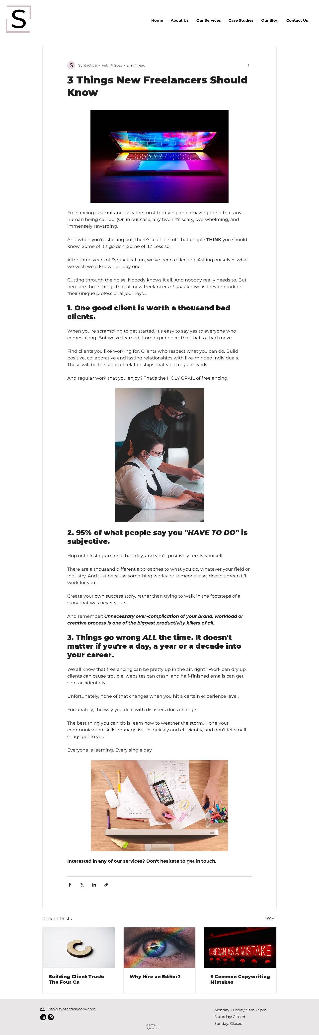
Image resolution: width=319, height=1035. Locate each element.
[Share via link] (106, 884)
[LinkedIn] (43, 1017)
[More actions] (249, 65)
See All (271, 918)
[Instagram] (51, 1017)
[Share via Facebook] (69, 884)
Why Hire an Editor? (155, 976)
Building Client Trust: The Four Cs (76, 979)
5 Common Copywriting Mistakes (240, 979)
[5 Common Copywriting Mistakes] (240, 947)
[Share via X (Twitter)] (82, 884)
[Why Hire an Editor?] (160, 947)
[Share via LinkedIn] (94, 884)
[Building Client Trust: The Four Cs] (79, 947)
